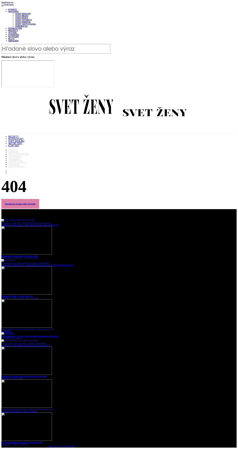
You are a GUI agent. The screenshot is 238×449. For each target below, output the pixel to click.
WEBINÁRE (13, 151)
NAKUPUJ (12, 149)
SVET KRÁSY (22, 15)
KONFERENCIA (15, 160)
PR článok (17, 338)
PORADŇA (13, 34)
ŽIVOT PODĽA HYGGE (63, 265)
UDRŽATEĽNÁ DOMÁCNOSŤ (38, 265)
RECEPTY (13, 30)
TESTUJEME (14, 164)
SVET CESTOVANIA (25, 24)
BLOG (11, 38)
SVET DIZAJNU (23, 13)
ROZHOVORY (15, 28)
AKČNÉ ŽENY (15, 143)
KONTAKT (13, 36)
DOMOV (12, 9)
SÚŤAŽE (12, 32)
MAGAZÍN (13, 11)
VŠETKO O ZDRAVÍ (17, 162)
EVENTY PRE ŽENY (16, 166)
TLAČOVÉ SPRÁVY (20, 444)
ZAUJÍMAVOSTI (51, 224)
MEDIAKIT (13, 40)
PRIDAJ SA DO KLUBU (18, 154)
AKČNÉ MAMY (15, 156)
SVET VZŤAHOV (23, 20)
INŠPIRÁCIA (21, 26)
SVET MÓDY (21, 17)
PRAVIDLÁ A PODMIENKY (62, 446)
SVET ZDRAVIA (23, 22)
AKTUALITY (6, 331)
